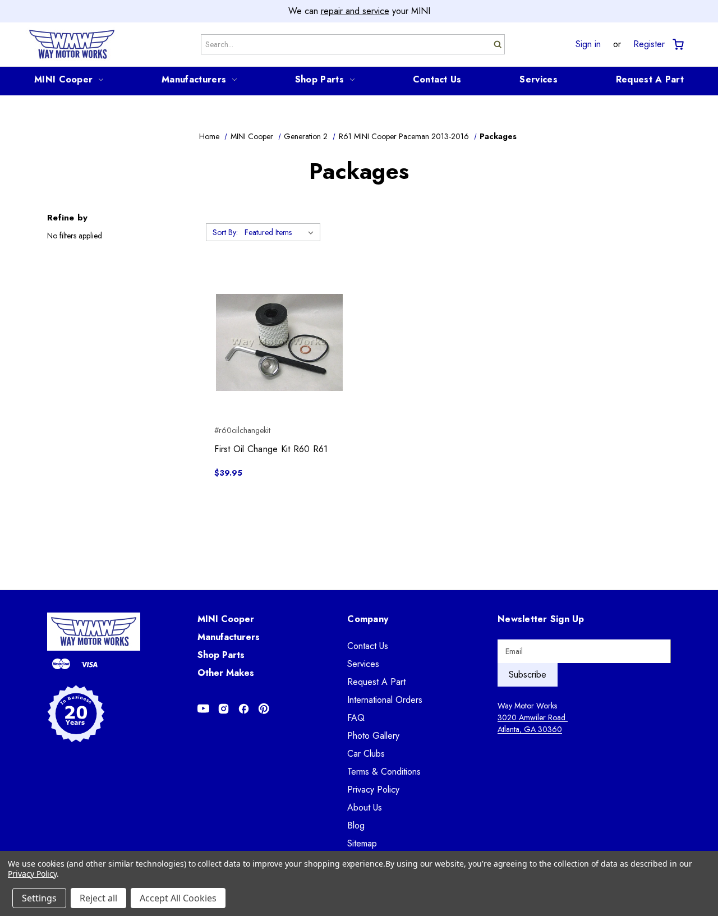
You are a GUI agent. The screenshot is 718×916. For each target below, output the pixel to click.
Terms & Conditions (384, 771)
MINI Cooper (63, 79)
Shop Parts (319, 79)
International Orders (384, 699)
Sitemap (362, 843)
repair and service (355, 10)
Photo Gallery (373, 735)
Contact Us (437, 79)
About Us (364, 807)
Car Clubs (366, 753)
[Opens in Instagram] (223, 709)
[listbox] (281, 232)
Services (538, 79)
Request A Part (650, 79)
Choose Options (279, 362)
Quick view (280, 322)
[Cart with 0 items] (677, 44)
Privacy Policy (373, 789)
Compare (275, 342)
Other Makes (225, 672)
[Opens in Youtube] (203, 709)
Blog (356, 825)
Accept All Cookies (178, 898)
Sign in (588, 44)
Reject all (98, 898)
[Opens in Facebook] (244, 709)
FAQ (356, 717)
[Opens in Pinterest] (264, 709)
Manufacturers (194, 79)
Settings (39, 898)
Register (649, 44)
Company (367, 619)
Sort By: (225, 232)
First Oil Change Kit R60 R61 (271, 449)
